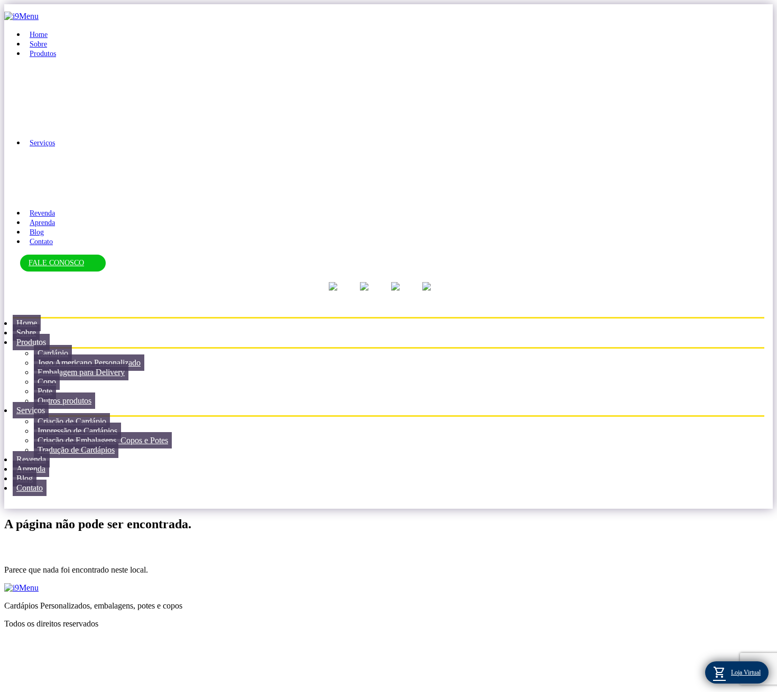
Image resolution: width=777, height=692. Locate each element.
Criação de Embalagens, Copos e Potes (103, 440)
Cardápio (53, 353)
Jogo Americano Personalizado (89, 362)
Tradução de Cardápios (76, 449)
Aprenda (42, 223)
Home (39, 35)
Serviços (42, 143)
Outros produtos (64, 400)
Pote (45, 391)
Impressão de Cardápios (77, 430)
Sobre (38, 44)
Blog (37, 232)
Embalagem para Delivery (81, 372)
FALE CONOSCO (56, 263)
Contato (41, 242)
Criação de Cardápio (72, 421)
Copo (47, 381)
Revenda (42, 213)
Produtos (43, 54)
